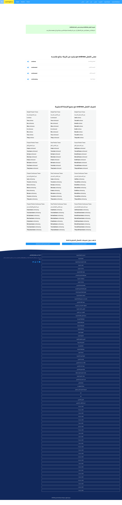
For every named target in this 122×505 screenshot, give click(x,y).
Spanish (23, 1)
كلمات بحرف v (80, 476)
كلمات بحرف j (80, 436)
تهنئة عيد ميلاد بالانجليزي (80, 362)
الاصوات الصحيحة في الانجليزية (80, 305)
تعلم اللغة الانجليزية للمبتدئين (80, 275)
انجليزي (100, 1)
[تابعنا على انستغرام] (37, 262)
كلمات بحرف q (80, 460)
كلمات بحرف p (80, 456)
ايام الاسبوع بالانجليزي (81, 369)
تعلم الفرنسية (80, 345)
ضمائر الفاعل (80, 382)
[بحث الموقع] (2, 2)
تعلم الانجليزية (107, 1)
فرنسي (95, 1)
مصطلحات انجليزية (80, 278)
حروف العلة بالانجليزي (81, 302)
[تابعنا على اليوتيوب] (35, 262)
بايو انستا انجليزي (81, 359)
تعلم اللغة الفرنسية (80, 319)
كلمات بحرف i (80, 433)
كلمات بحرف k (80, 439)
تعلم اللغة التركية (81, 329)
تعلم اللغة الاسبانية (80, 325)
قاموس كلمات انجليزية (81, 308)
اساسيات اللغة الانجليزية (80, 255)
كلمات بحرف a (80, 406)
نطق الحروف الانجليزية (81, 355)
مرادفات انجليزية (81, 282)
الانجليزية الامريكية (80, 342)
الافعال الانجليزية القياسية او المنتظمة (43, 243)
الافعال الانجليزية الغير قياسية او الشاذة (79, 243)
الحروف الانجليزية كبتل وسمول (81, 389)
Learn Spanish (81, 335)
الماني (87, 1)
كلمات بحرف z (80, 490)
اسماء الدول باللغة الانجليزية (81, 315)
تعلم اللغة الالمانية (80, 322)
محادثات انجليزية (81, 268)
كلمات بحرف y (80, 487)
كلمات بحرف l (80, 443)
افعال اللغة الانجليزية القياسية (80, 288)
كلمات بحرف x (80, 483)
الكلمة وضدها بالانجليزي (80, 285)
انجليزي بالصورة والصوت (80, 339)
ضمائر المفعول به (80, 386)
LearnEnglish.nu (9, 1)
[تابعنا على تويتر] (33, 262)
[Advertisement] (61, 14)
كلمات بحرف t (80, 470)
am (80, 396)
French (28, 1)
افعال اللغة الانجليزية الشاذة (81, 292)
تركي (91, 1)
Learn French (80, 352)
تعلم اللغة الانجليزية (116, 1)
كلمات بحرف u (80, 473)
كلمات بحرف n (80, 450)
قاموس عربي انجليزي (81, 312)
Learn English (80, 332)
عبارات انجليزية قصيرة (81, 376)
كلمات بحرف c (80, 413)
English (17, 1)
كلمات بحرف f (80, 423)
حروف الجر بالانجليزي (81, 366)
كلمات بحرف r (80, 463)
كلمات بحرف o (80, 453)
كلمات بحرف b (80, 409)
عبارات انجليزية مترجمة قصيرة (80, 261)
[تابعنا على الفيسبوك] (39, 262)
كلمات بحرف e (80, 419)
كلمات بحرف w (81, 480)
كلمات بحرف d (80, 416)
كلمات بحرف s (80, 466)
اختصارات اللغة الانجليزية (81, 295)
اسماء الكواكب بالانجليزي (80, 403)
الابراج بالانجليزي (81, 399)
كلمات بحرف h (80, 429)
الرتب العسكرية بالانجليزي (81, 379)
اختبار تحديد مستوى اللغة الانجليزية (81, 298)
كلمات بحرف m (81, 446)
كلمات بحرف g (80, 426)
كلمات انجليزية (80, 265)
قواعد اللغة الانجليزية (81, 271)
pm (80, 392)
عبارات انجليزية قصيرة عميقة (81, 372)
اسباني (82, 1)
